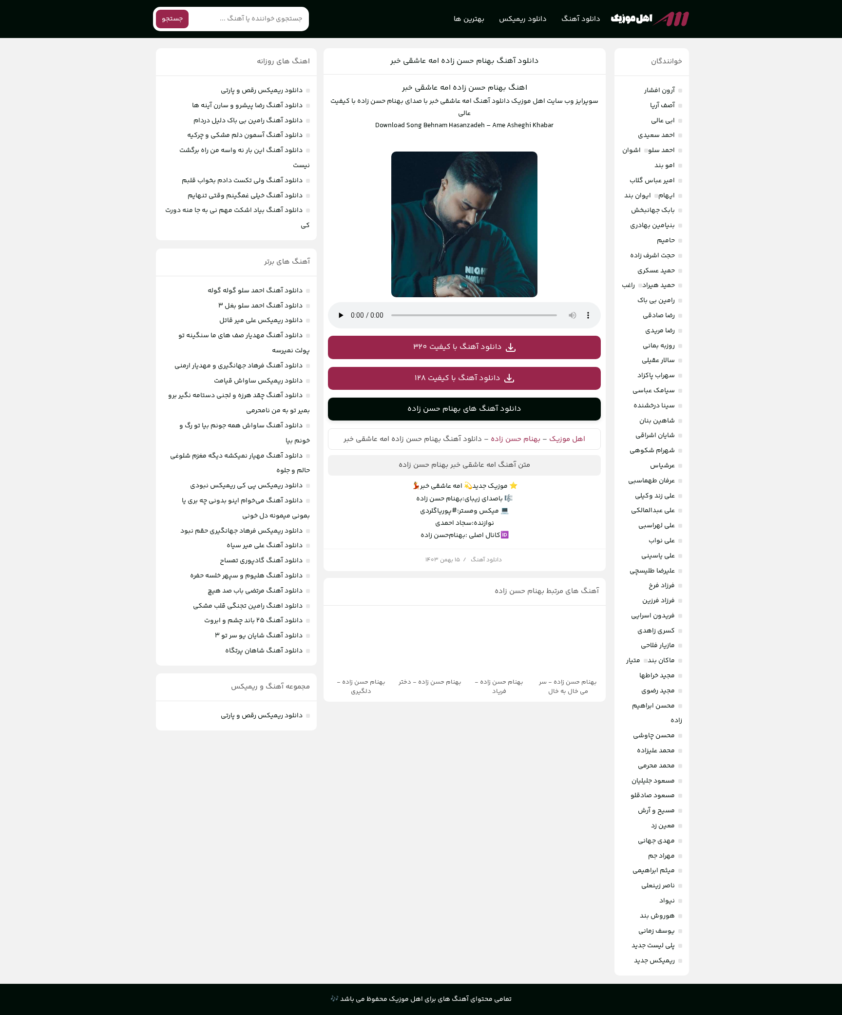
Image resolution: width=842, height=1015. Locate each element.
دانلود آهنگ (580, 19)
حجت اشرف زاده (652, 255)
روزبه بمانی (659, 346)
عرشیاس (662, 465)
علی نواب (662, 541)
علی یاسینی (658, 556)
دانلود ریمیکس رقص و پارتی (262, 90)
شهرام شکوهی (652, 450)
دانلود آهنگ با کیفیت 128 (457, 378)
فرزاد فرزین (658, 600)
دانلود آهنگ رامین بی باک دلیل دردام (248, 120)
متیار (633, 660)
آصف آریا (662, 105)
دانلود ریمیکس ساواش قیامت (258, 381)
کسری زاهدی (656, 631)
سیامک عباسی (653, 390)
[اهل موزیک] (650, 19)
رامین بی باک (656, 300)
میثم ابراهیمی (653, 870)
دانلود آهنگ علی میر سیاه (265, 545)
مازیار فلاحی (658, 645)
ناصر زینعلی (658, 886)
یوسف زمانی (656, 931)
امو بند (664, 165)
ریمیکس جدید (654, 961)
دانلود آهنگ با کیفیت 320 (457, 347)
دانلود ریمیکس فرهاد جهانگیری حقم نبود (241, 531)
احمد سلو (661, 150)
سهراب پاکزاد (656, 375)
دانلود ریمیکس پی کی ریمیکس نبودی (246, 485)
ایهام (666, 196)
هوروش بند (657, 916)
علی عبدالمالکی (653, 510)
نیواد (667, 901)
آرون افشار (659, 90)
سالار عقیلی (658, 360)
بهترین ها (469, 19)
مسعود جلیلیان (653, 781)
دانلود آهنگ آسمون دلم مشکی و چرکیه (245, 135)
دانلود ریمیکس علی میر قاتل (261, 320)
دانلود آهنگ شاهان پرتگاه (264, 651)
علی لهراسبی (656, 525)
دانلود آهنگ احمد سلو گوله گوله (255, 291)
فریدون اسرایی (653, 616)
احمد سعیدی (656, 135)
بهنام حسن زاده (515, 439)
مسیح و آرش (656, 810)
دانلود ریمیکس (523, 19)
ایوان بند (637, 196)
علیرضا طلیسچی (652, 571)
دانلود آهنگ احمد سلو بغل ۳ (260, 306)
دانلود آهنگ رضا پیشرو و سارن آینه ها (247, 105)
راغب (628, 285)
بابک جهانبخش (653, 210)
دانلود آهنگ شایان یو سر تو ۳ (259, 636)
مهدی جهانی (656, 841)
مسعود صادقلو (653, 795)
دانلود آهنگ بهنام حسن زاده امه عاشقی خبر (464, 61)
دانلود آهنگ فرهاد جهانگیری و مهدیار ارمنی (238, 366)
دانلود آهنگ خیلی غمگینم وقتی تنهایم (245, 196)
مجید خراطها (657, 675)
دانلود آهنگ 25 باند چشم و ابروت (253, 620)
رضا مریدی (660, 331)
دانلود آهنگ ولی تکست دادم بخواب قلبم (242, 180)
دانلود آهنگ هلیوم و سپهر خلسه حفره (246, 576)
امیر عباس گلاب (652, 180)
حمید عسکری (656, 271)
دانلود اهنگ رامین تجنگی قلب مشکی (248, 606)
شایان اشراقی (655, 435)
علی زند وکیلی (655, 496)
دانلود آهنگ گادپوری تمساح (261, 560)
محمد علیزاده (656, 751)
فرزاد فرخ (662, 585)
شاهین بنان (657, 421)
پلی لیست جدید (653, 945)
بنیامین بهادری (652, 225)
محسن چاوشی (654, 735)
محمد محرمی (656, 766)
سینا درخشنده (654, 406)
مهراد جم (661, 856)
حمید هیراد (658, 285)
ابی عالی (663, 120)
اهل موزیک (567, 439)
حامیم (666, 240)
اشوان (631, 150)
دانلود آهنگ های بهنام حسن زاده (464, 409)
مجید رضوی (658, 691)
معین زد (663, 826)
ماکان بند (661, 660)
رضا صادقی (659, 315)
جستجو (172, 19)
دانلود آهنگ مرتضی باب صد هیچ (255, 591)
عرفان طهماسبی (651, 481)
